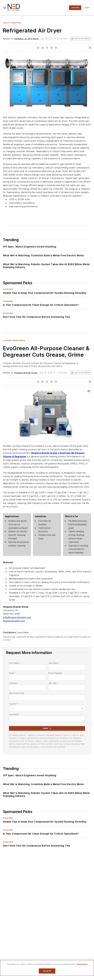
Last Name (54, 663)
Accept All (47, 971)
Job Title (53, 683)
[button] (5, 8)
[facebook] (38, 48)
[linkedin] (42, 48)
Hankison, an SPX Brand (26, 38)
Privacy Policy (82, 964)
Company (13, 683)
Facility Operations (12, 23)
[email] (56, 48)
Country (13, 704)
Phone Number (55, 673)
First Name (15, 663)
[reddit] (51, 48)
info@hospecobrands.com (17, 617)
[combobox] (47, 708)
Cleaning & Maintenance (14, 340)
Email (12, 673)
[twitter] (47, 48)
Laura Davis (22, 632)
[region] (47, 968)
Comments (14, 714)
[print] (90, 48)
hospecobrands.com (14, 621)
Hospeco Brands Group (25, 372)
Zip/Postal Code (16, 693)
